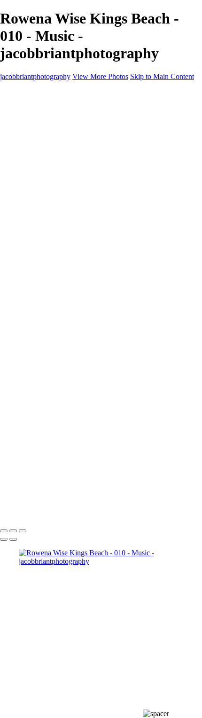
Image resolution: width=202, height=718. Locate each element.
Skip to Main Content (162, 76)
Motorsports (55, 142)
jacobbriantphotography (35, 76)
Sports (47, 125)
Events (48, 151)
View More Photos (100, 76)
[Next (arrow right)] (13, 539)
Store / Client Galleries (52, 168)
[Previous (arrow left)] (4, 539)
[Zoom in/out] (22, 530)
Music (47, 134)
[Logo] (39, 92)
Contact (30, 159)
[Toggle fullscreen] (13, 530)
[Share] (22, 177)
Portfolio (32, 108)
